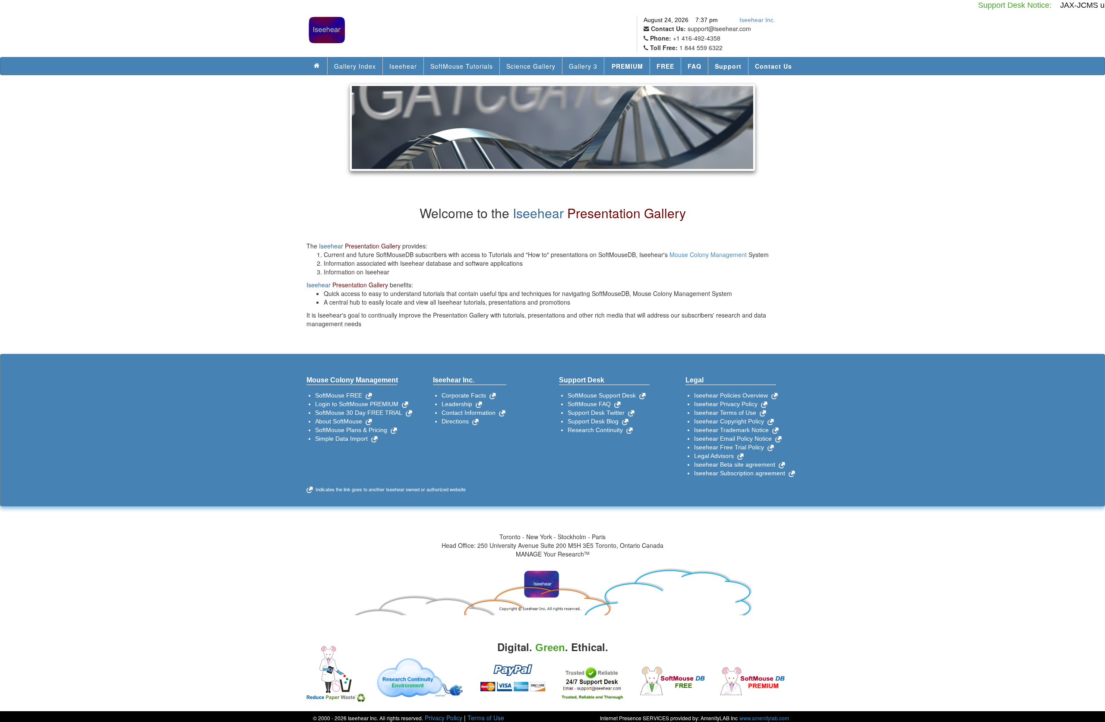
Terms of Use (485, 717)
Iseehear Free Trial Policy (730, 447)
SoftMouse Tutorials (461, 66)
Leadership (459, 404)
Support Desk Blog (595, 421)
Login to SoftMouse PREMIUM (358, 404)
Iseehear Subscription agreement (741, 473)
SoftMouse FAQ (591, 404)
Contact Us (773, 66)
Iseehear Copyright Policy (730, 421)
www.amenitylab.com (764, 718)
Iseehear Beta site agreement (736, 464)
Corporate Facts (465, 395)
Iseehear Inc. (757, 19)
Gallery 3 (583, 66)
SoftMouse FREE (340, 395)
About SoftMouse (340, 421)
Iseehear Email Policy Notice (734, 438)
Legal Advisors (715, 455)
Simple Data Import (343, 438)
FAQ (694, 66)
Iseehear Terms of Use (727, 412)
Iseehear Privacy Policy (727, 404)
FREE (665, 66)
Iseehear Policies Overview (732, 395)
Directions (457, 421)
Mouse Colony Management (708, 254)
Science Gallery (531, 66)
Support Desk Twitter (598, 412)
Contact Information (470, 412)
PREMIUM (627, 66)
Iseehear (403, 66)
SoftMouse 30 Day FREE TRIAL (360, 412)
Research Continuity (597, 429)
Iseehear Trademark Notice (733, 429)
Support (728, 66)
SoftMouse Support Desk (603, 395)
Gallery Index (355, 66)
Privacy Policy (443, 717)
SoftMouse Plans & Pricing (353, 429)
